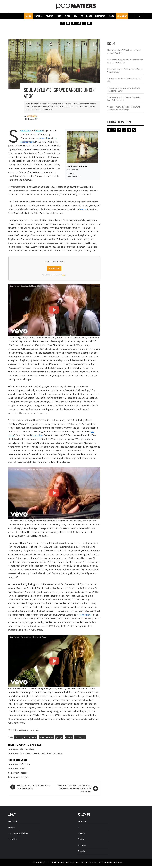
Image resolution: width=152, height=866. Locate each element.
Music (67, 16)
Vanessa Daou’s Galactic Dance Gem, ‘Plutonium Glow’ (34, 787)
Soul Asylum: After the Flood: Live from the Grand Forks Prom (35, 753)
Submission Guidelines (18, 833)
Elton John (36, 435)
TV (82, 16)
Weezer (83, 209)
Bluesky (81, 833)
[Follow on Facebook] (73, 23)
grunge (59, 737)
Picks (111, 16)
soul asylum (80, 737)
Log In (28, 16)
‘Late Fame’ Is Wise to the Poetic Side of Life (124, 80)
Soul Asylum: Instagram (18, 777)
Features (38, 16)
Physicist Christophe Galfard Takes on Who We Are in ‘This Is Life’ (125, 61)
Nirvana (39, 130)
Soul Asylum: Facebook (18, 772)
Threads (81, 851)
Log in (64, 275)
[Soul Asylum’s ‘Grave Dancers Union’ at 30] (54, 63)
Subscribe (122, 16)
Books (89, 16)
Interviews (100, 16)
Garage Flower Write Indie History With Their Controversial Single (123, 108)
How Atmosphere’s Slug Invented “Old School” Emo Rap (123, 51)
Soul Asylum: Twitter (17, 768)
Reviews (49, 16)
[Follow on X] (62, 23)
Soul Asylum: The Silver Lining (21, 749)
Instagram (82, 845)
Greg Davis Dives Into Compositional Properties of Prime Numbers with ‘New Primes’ (74, 788)
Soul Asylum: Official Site (19, 764)
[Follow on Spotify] (89, 23)
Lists (59, 16)
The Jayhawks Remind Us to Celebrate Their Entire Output (123, 89)
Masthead (12, 821)
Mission (11, 827)
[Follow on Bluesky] (68, 23)
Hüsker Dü (44, 138)
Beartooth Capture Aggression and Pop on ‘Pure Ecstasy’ (125, 70)
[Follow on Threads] (84, 23)
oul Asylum (25, 130)
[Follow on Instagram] (78, 23)
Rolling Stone (85, 614)
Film (75, 16)
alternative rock (46, 737)
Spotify (81, 839)
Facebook (82, 821)
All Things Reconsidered (25, 737)
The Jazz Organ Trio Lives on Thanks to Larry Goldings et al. (123, 98)
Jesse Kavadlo (32, 115)
